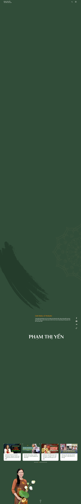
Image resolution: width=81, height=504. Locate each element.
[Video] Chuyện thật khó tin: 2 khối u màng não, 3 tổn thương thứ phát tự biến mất (68, 456)
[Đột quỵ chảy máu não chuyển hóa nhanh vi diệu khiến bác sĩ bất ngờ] (50, 448)
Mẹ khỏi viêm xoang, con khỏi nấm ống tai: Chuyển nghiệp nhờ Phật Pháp (12, 456)
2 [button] (35, 462)
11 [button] (45, 462)
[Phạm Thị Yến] (8, 2)
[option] (12, 452)
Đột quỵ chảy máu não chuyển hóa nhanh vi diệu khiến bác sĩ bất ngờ (49, 456)
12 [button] (46, 462)
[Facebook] (76, 318)
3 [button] (36, 462)
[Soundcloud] (76, 324)
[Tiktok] (76, 328)
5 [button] (38, 462)
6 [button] (39, 462)
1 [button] (34, 462)
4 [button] (37, 462)
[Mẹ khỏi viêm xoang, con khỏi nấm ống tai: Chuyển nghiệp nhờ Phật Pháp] (12, 448)
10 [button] (44, 462)
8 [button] (42, 462)
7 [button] (41, 462)
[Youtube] (76, 321)
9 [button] (43, 462)
